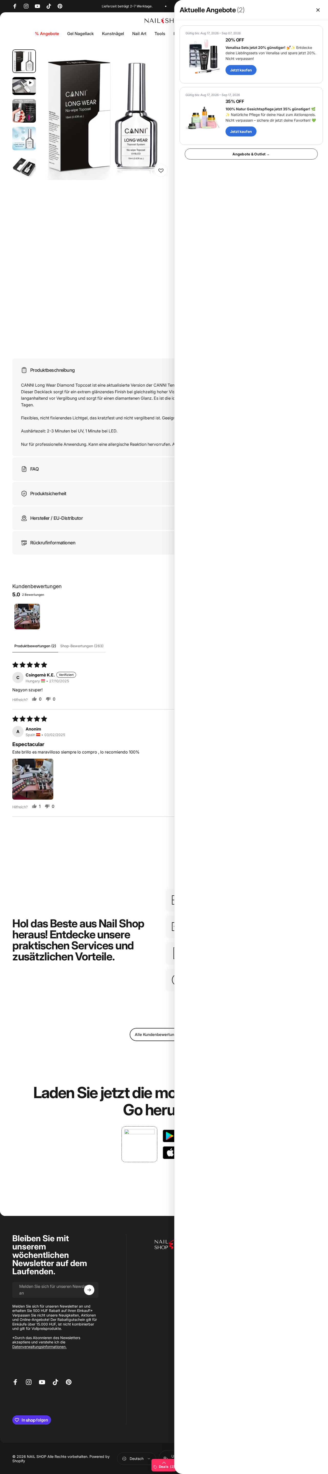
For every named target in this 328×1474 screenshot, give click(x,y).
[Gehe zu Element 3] (24, 111)
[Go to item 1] (27, 616)
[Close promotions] (318, 10)
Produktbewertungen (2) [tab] (35, 646)
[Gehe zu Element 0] (24, 61)
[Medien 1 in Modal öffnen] (105, 114)
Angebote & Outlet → (251, 154)
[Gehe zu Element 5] (24, 166)
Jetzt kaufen (241, 70)
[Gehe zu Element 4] (24, 138)
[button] (32, 779)
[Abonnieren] (89, 1290)
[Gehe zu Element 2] (24, 86)
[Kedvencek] (161, 170)
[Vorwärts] (157, 123)
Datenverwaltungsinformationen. (39, 1346)
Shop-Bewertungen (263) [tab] (82, 646)
